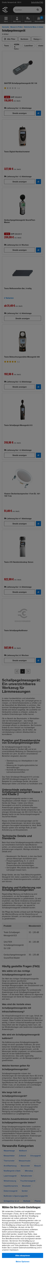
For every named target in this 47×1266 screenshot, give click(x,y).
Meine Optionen (22, 1261)
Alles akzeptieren (22, 1255)
